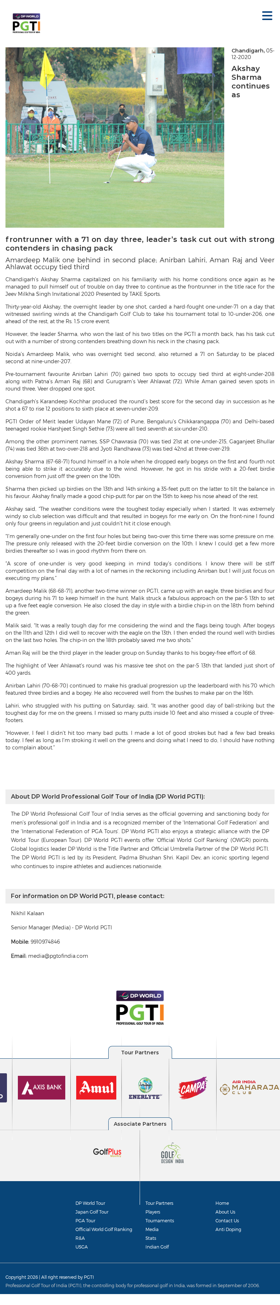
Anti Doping (228, 1229)
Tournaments (159, 1220)
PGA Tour (85, 1220)
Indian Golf (157, 1246)
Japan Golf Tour (91, 1211)
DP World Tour (90, 1203)
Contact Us (227, 1220)
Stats (150, 1238)
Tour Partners (159, 1203)
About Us (225, 1211)
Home (222, 1203)
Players (152, 1211)
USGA (81, 1246)
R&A (80, 1238)
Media (152, 1229)
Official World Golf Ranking (103, 1229)
